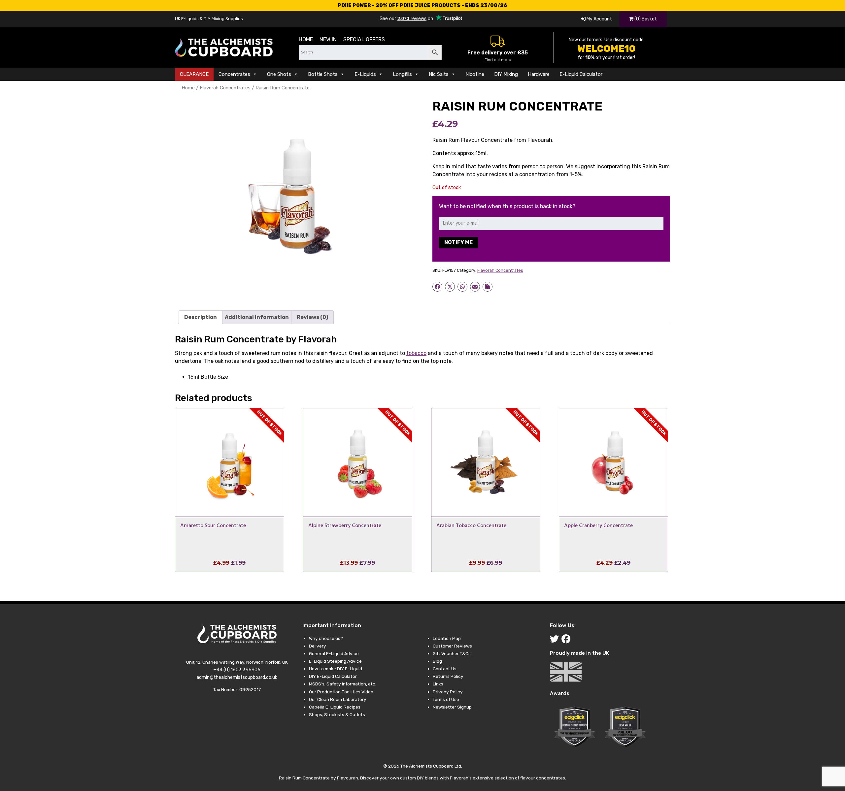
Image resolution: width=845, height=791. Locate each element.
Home (306, 39)
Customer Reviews (452, 646)
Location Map (447, 638)
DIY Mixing (506, 74)
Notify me (458, 242)
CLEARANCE (194, 74)
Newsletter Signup (452, 707)
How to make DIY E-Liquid (335, 668)
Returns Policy (448, 676)
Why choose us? (326, 638)
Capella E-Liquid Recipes (334, 707)
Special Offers (364, 39)
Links (438, 683)
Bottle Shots (323, 74)
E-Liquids (365, 74)
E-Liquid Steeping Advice (335, 661)
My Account (599, 19)
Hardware (539, 74)
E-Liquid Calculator (580, 74)
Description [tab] (200, 317)
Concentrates (234, 74)
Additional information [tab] (257, 317)
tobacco (416, 353)
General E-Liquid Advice (334, 653)
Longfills (402, 74)
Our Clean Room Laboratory (337, 699)
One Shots (279, 74)
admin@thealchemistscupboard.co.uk (236, 677)
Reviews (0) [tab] (312, 317)
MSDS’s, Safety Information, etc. (342, 683)
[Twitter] (555, 640)
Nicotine (474, 74)
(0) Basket (645, 19)
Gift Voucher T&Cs (452, 653)
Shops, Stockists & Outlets (337, 714)
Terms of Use (446, 699)
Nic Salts (439, 74)
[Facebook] (567, 640)
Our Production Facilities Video (341, 691)
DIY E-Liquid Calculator (333, 676)
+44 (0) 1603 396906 (237, 670)
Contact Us (444, 668)
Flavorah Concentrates (225, 88)
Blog (437, 661)
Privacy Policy (448, 691)
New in (328, 39)
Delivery (317, 646)
